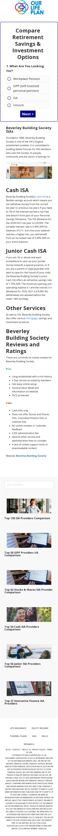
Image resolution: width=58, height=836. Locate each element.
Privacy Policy (39, 749)
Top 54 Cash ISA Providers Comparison (21, 628)
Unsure (18, 105)
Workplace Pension (26, 79)
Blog (8, 749)
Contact (16, 749)
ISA (15, 98)
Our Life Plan (29, 7)
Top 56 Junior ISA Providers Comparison (22, 665)
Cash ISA (41, 196)
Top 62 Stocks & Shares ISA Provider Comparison (28, 591)
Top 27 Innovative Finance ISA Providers (24, 702)
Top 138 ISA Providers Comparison (27, 518)
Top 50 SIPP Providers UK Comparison (21, 554)
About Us (26, 749)
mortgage (31, 318)
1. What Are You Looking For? (25, 68)
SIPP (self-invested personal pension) (26, 88)
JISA (50, 287)
